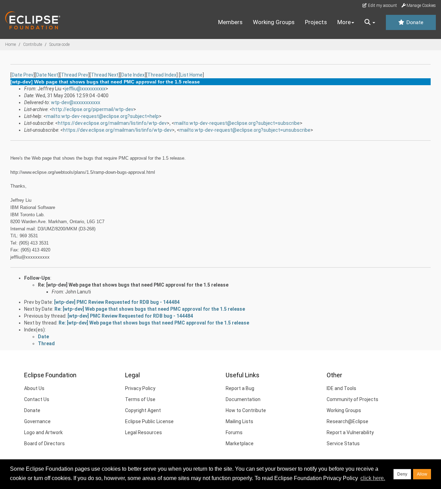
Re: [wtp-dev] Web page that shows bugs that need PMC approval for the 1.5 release (133, 285)
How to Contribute (246, 410)
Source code (59, 44)
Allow (422, 474)
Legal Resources (143, 432)
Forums (234, 432)
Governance (37, 421)
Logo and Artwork (43, 432)
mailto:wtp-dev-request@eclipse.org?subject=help (102, 116)
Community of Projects (352, 399)
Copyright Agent (143, 410)
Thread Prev (74, 75)
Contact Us (36, 399)
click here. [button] (372, 478)
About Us (34, 388)
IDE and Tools (341, 388)
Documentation (243, 399)
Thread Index (161, 75)
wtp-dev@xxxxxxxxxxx (75, 102)
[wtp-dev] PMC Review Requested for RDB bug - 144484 (117, 302)
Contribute (32, 44)
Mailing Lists (239, 421)
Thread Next (105, 75)
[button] (370, 22)
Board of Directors (44, 443)
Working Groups (274, 22)
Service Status (343, 443)
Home (10, 44)
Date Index (133, 75)
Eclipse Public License (149, 421)
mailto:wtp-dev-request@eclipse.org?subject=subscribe (237, 123)
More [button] (344, 22)
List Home (191, 75)
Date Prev (22, 75)
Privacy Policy (140, 388)
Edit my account (382, 5)
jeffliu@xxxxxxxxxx (85, 88)
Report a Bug (240, 388)
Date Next (47, 75)
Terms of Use (140, 399)
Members (230, 22)
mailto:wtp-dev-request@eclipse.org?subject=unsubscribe (245, 130)
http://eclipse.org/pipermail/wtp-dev (92, 109)
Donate (414, 22)
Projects (316, 22)
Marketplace (240, 443)
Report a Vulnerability (350, 432)
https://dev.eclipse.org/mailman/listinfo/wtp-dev (112, 123)
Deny (402, 474)
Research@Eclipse (347, 421)
